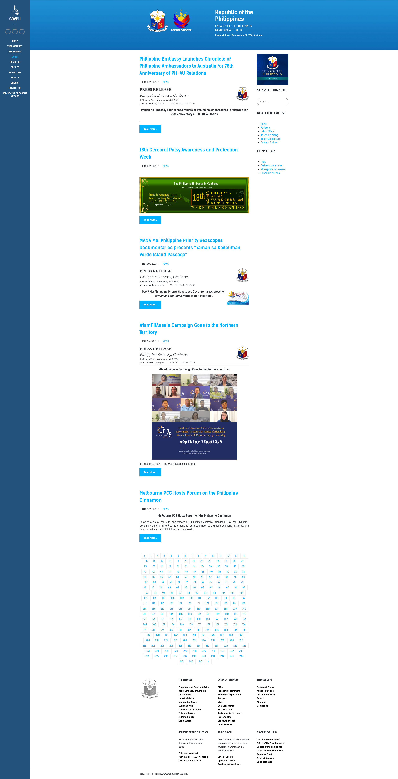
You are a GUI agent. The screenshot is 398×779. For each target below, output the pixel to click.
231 (222, 651)
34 (194, 566)
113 (216, 598)
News (264, 123)
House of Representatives (270, 750)
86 (194, 587)
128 (243, 603)
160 (208, 619)
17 (162, 561)
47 (194, 571)
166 (154, 624)
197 (222, 635)
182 (189, 629)
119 (162, 603)
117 (144, 603)
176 (244, 624)
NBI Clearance (225, 709)
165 (145, 624)
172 (208, 624)
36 (210, 566)
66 (243, 576)
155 (162, 619)
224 (157, 651)
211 (144, 645)
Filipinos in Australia (189, 753)
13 (236, 555)
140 (244, 608)
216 (189, 645)
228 (195, 651)
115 (234, 598)
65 (235, 576)
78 (234, 582)
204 (185, 640)
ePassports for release (273, 169)
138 (226, 608)
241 (213, 656)
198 (231, 635)
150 (227, 614)
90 (227, 587)
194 (194, 635)
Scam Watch (185, 720)
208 (222, 640)
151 (235, 614)
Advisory (265, 127)
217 (198, 645)
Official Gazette (226, 757)
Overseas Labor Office (190, 709)
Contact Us (262, 705)
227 (185, 651)
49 (211, 571)
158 (189, 619)
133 (180, 608)
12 (228, 555)
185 (217, 629)
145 (181, 614)
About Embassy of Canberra (192, 691)
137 (216, 608)
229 (204, 651)
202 (166, 640)
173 (217, 624)
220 (226, 645)
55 (153, 576)
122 (189, 603)
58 (177, 576)
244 (241, 656)
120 (171, 603)
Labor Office (267, 131)
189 (148, 635)
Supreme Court (264, 754)
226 (176, 651)
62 (210, 576)
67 (146, 582)
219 (216, 645)
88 (210, 587)
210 (241, 640)
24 (218, 561)
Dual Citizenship (226, 705)
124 (207, 603)
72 (186, 582)
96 (172, 592)
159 (199, 619)
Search (260, 698)
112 (208, 598)
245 (181, 661)
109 (182, 598)
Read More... (150, 129)
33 (186, 566)
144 (171, 614)
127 (234, 603)
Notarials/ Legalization (229, 694)
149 (218, 614)
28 (145, 566)
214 (171, 645)
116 (243, 598)
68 (154, 582)
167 (163, 624)
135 (198, 608)
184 (207, 629)
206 (204, 640)
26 (234, 561)
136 (208, 608)
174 (226, 624)
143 (162, 614)
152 (244, 614)
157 (180, 619)
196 (213, 635)
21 (194, 561)
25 (226, 561)
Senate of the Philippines (269, 747)
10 (213, 555)
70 (171, 582)
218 (207, 645)
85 (186, 587)
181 (180, 629)
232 (232, 651)
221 (235, 645)
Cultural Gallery (269, 142)
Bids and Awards (187, 713)
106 (155, 598)
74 (202, 582)
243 (232, 656)
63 (218, 576)
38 (226, 566)
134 (189, 608)
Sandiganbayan (264, 761)
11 (221, 555)
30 (162, 566)
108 (173, 598)
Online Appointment (271, 165)
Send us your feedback (229, 764)
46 (186, 571)
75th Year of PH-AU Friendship (193, 757)
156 (171, 619)
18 (170, 561)
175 (235, 624)
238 (185, 656)
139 (235, 608)
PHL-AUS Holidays (266, 694)
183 (198, 629)
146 (190, 614)
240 (204, 656)
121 (180, 603)
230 (213, 651)
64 (226, 576)
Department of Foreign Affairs (194, 687)
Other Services (225, 724)
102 (223, 592)
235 (157, 656)
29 (154, 566)
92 (243, 587)
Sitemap (261, 702)
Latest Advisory (186, 698)
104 (241, 592)
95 (163, 592)
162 (226, 619)
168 (172, 624)
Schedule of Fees (270, 173)
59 (186, 576)
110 (190, 598)
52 (235, 571)
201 (157, 640)
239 (194, 656)
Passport (222, 698)
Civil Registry (224, 717)
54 (145, 576)
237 (175, 656)
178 (153, 629)
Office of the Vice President (271, 743)
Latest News (185, 694)
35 (202, 566)
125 (216, 603)
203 (175, 640)
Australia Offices (265, 691)
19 (178, 561)
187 (235, 629)
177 (144, 629)
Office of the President (268, 739)
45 (178, 571)
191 (166, 635)
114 (225, 598)
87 (202, 587)
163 (235, 619)
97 (180, 592)
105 (145, 598)
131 (162, 608)
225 (166, 651)
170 (191, 624)
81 (153, 587)
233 (241, 651)
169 (182, 624)
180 (171, 629)
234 (147, 656)
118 (153, 603)
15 (146, 561)
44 (169, 571)
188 (244, 629)
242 (222, 656)
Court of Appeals (265, 758)
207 (213, 640)
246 (191, 661)
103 (232, 592)
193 (185, 635)
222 (244, 645)
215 (180, 645)
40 (243, 566)
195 (203, 635)
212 (153, 645)
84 (177, 587)
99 (196, 592)
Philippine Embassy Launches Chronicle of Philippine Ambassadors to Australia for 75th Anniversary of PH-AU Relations (186, 66)
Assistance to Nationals (229, 713)
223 (148, 651)
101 (214, 592)
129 (144, 608)
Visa (220, 702)
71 (179, 582)
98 (188, 592)
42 (153, 571)
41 (145, 571)
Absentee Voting (269, 135)
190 (158, 635)
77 (226, 582)
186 (226, 629)
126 (225, 603)
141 (144, 614)
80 (145, 587)
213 (162, 645)
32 (178, 566)
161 (217, 619)
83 (169, 587)
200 (148, 640)
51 (227, 571)
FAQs (263, 161)
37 (218, 566)
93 (147, 592)
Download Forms (265, 687)
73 (194, 582)
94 (155, 592)
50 (219, 571)
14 (244, 555)
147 (199, 614)
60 (194, 576)
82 (161, 587)
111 (199, 598)
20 (186, 561)
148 (208, 614)
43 (161, 571)
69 (163, 582)
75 (210, 582)
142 (153, 614)
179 (162, 629)
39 (235, 566)
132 (171, 608)
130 (153, 608)
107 (163, 598)
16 (154, 561)
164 (244, 619)
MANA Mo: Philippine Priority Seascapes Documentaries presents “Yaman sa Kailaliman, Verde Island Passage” (190, 247)
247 (200, 661)
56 (161, 576)
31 (170, 566)
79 (242, 582)
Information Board (271, 138)
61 (202, 576)
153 (144, 619)
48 (202, 571)
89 (219, 587)
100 (205, 592)
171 (199, 624)
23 (209, 561)
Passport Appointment (229, 691)
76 (218, 582)
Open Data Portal (226, 760)
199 (240, 635)
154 (153, 619)
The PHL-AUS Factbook (190, 760)
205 (194, 640)
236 (166, 656)
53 (243, 571)
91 (235, 587)
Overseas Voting (187, 705)
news (166, 82)
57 (169, 576)
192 (176, 635)
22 (201, 561)
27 (242, 561)
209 (232, 640)
